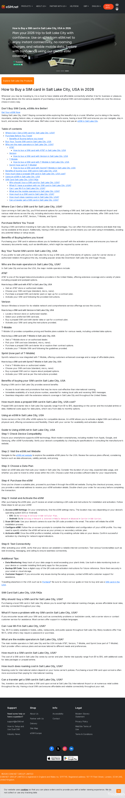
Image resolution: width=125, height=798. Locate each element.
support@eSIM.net (15, 721)
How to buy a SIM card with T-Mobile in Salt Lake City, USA (41, 162)
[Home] (9, 6)
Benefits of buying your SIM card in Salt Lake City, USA (31, 171)
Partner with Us (57, 6)
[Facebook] (51, 748)
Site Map (34, 728)
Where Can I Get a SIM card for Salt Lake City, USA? (30, 133)
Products (26, 6)
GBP (85, 6)
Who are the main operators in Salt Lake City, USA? (29, 144)
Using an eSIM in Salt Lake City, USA (22, 176)
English (95, 6)
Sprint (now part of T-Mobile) (23, 165)
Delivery (33, 723)
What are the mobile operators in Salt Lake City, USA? (34, 191)
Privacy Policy (81, 721)
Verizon (12, 153)
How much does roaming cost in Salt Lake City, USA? (34, 197)
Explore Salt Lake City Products (17, 81)
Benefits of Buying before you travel (26, 138)
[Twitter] (58, 748)
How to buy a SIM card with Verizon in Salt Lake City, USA (40, 156)
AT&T (11, 147)
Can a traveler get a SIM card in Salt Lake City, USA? (34, 200)
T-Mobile (13, 159)
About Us (40, 6)
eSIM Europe (36, 733)
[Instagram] (64, 748)
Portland (46, 582)
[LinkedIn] (71, 748)
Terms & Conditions (84, 734)
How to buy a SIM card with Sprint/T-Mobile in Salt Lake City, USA (44, 168)
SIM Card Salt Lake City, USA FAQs (21, 179)
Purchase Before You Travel (18, 135)
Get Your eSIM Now (10, 112)
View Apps (107, 7)
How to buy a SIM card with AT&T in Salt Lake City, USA (39, 150)
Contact (56, 718)
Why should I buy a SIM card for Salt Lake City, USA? (34, 182)
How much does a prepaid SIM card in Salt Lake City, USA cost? (35, 173)
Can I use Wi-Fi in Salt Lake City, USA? (27, 188)
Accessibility (58, 713)
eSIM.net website (24, 455)
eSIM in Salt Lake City (88, 121)
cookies (24, 789)
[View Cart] (117, 4)
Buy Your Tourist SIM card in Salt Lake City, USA (28, 141)
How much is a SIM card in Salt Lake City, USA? (31, 194)
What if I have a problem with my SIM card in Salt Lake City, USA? (40, 185)
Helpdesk (74, 6)
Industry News (13, 734)
